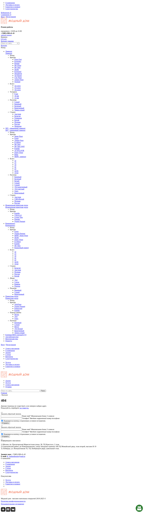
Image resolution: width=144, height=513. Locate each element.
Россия (17, 124)
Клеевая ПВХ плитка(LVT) (15, 335)
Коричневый (19, 108)
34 (15, 165)
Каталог (4, 45)
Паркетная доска (11, 296)
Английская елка (11, 337)
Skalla (16, 70)
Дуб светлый (19, 189)
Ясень (16, 314)
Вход (3, 17)
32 (15, 161)
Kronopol (17, 72)
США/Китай (19, 199)
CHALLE (18, 215)
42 (15, 167)
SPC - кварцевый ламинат (15, 128)
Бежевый (17, 104)
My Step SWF (19, 146)
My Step (17, 67)
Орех (16, 191)
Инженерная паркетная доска (16, 205)
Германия (18, 118)
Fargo (16, 138)
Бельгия (17, 116)
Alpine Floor (19, 80)
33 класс (17, 88)
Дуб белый (18, 329)
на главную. (24, 408)
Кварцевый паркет (21, 248)
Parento (17, 219)
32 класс (17, 86)
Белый (16, 181)
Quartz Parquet (19, 221)
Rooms (16, 63)
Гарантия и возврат (12, 7)
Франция (17, 126)
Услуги (8, 362)
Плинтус (8, 341)
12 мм (16, 98)
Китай (16, 120)
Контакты (9, 357)
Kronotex (17, 61)
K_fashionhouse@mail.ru (16, 456)
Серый (17, 102)
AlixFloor (17, 304)
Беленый (17, 106)
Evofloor (17, 142)
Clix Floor (18, 78)
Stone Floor (18, 136)
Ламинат (8, 51)
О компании (10, 3)
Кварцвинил (10, 223)
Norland (17, 82)
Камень (17, 284)
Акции (8, 353)
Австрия (17, 114)
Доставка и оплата (12, 5)
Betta (16, 155)
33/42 (16, 173)
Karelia (17, 148)
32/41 (16, 171)
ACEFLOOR (19, 151)
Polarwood (18, 308)
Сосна (16, 282)
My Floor (17, 65)
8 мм (16, 94)
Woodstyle (18, 74)
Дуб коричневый (20, 187)
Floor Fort (18, 59)
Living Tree (18, 217)
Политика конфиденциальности (13, 501)
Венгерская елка (11, 339)
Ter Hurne (18, 76)
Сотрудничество (11, 9)
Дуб (15, 280)
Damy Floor (18, 153)
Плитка (17, 286)
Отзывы (8, 387)
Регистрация (11, 17)
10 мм (16, 96)
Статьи (8, 355)
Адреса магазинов (12, 348)
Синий (17, 185)
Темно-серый (19, 110)
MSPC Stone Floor (21, 236)
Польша (17, 122)
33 (15, 163)
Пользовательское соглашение (12, 504)
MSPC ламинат (20, 157)
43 (15, 169)
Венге (16, 327)
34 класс (17, 90)
